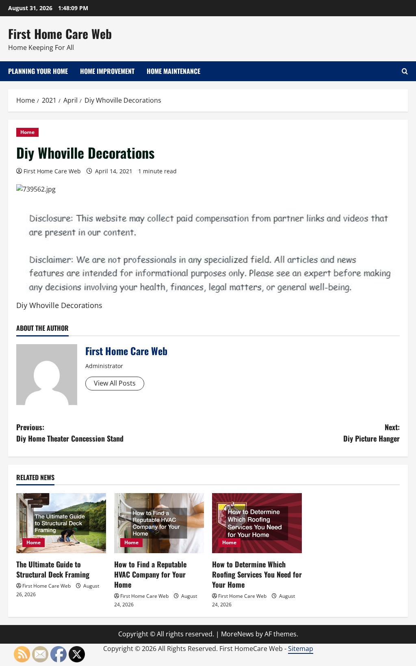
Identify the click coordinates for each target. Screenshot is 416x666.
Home (27, 132)
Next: (371, 433)
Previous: (70, 433)
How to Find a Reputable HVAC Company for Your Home (150, 574)
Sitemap (300, 648)
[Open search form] (405, 71)
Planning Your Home (38, 71)
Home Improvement (107, 71)
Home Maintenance (173, 71)
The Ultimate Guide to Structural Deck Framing (52, 569)
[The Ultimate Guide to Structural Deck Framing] (61, 523)
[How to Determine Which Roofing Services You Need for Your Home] (257, 523)
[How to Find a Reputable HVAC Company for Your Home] (159, 523)
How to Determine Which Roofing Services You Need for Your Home (257, 574)
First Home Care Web (60, 33)
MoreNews (237, 633)
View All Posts (115, 383)
